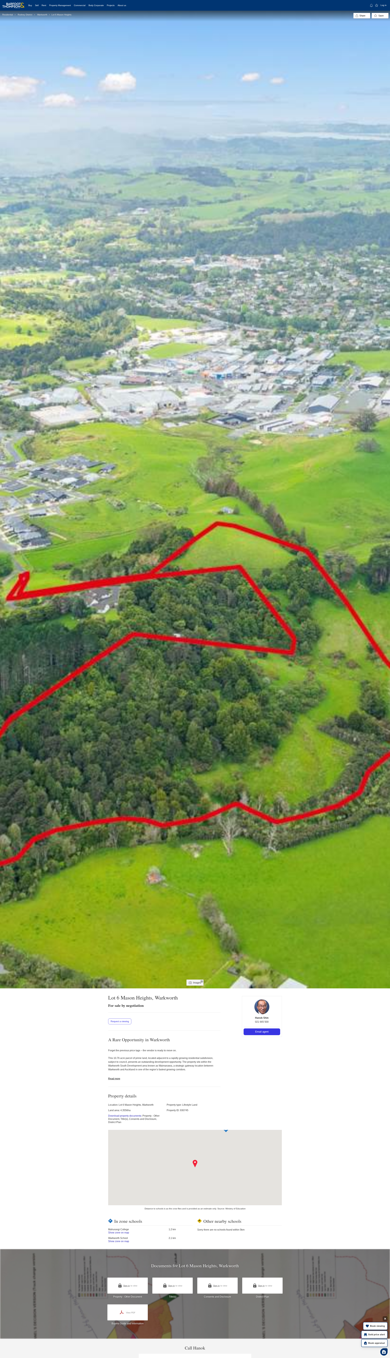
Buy (30, 5)
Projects (111, 5)
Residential (7, 14)
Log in (383, 5)
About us (122, 5)
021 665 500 (262, 1022)
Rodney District (25, 14)
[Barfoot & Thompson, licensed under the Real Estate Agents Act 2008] (13, 4)
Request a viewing (120, 1021)
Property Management (60, 5)
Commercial (79, 5)
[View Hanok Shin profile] (261, 1006)
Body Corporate (96, 5)
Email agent (262, 1031)
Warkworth (42, 14)
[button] (195, 1163)
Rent (44, 5)
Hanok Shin (262, 1018)
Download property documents (124, 1115)
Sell (37, 5)
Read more (114, 1078)
